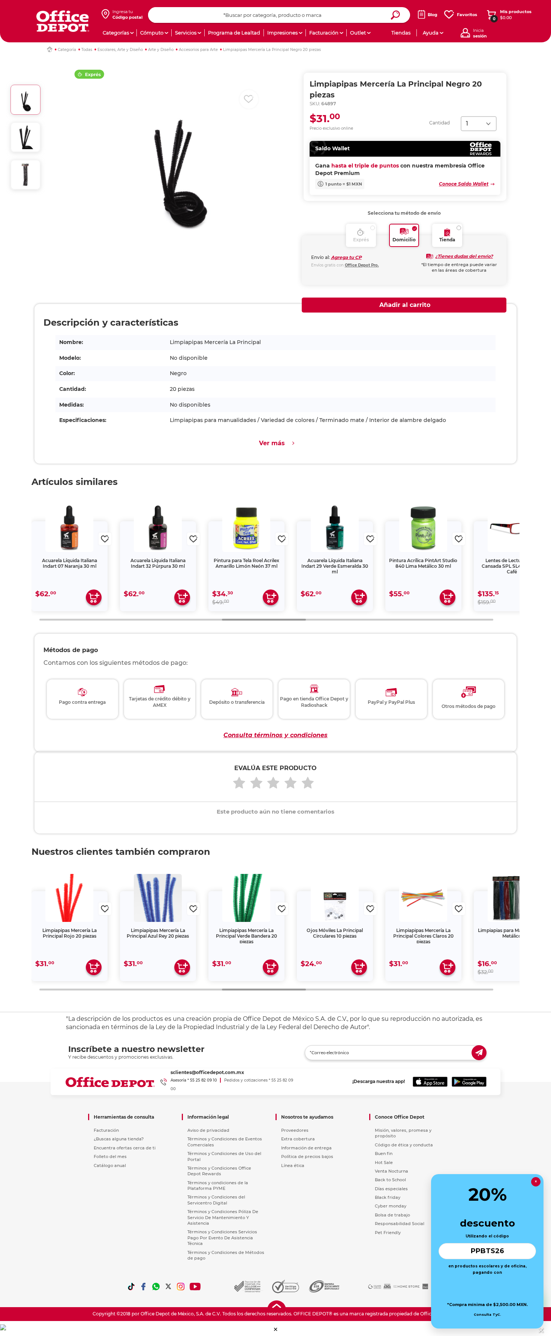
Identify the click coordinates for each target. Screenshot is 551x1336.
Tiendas (400, 33)
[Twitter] (168, 1286)
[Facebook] (143, 1286)
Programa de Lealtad (234, 33)
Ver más (272, 443)
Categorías (116, 33)
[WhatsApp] (155, 1286)
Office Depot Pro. (362, 265)
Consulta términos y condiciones (275, 735)
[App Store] (430, 1082)
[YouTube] (195, 1286)
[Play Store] (469, 1082)
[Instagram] (180, 1286)
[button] (275, 1329)
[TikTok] (131, 1286)
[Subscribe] (479, 1052)
